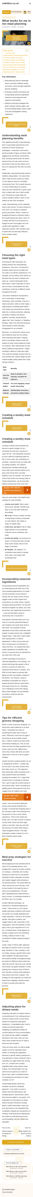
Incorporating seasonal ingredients (14, 65)
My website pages (8, 1189)
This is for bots (7, 1192)
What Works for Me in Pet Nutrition (16, 1166)
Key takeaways (10, 53)
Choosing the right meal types (13, 58)
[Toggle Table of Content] (26, 50)
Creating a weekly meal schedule (14, 60)
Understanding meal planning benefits (15, 55)
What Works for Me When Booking (16, 1176)
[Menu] (30, 3)
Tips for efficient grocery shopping (14, 67)
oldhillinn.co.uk (10, 3)
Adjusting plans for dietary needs (14, 72)
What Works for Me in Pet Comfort (16, 1171)
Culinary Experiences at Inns (9, 17)
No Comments (21, 26)
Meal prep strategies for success (14, 69)
